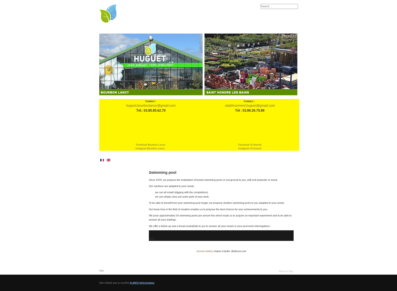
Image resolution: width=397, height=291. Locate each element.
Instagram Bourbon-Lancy (150, 148)
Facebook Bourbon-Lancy (150, 144)
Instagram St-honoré (249, 148)
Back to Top (286, 271)
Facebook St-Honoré (250, 144)
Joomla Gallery (204, 251)
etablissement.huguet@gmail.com (250, 105)
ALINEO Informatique (142, 282)
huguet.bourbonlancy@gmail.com (151, 105)
